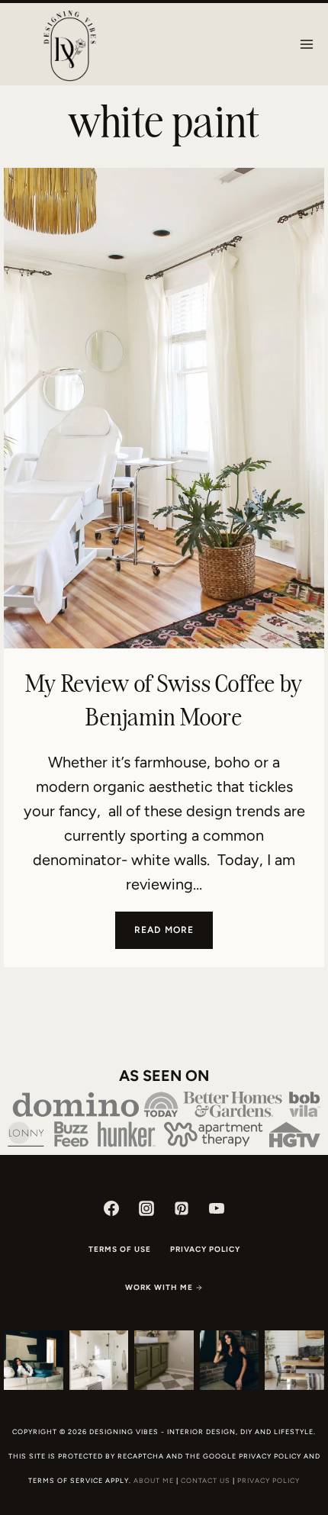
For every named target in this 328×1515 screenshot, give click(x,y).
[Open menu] (306, 44)
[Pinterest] (181, 1208)
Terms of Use (119, 1249)
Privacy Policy (205, 1249)
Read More (174, 936)
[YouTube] (216, 1208)
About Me (153, 1480)
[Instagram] (146, 1208)
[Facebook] (111, 1208)
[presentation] (164, 408)
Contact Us (205, 1480)
